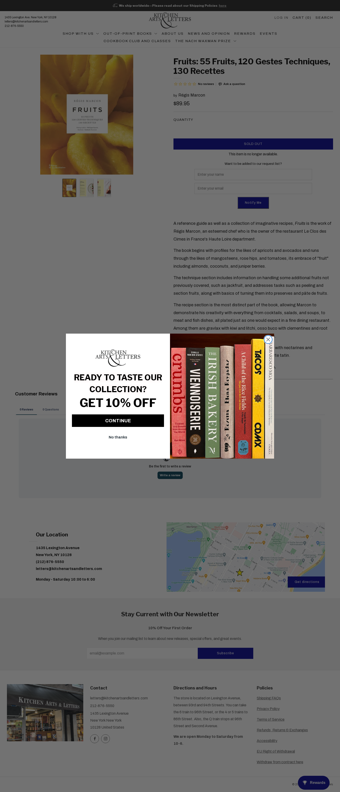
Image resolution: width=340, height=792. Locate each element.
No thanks (118, 437)
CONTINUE (118, 420)
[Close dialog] (268, 339)
